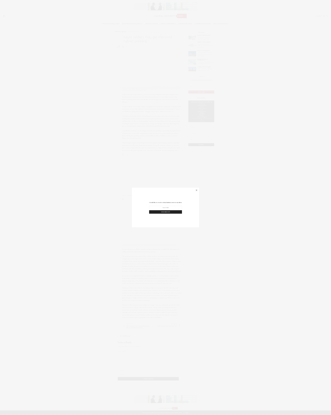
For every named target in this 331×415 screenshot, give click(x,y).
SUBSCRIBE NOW (165, 212)
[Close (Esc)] (196, 190)
